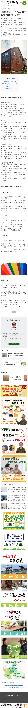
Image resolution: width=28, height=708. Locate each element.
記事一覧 (14, 344)
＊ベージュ (8, 88)
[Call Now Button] (24, 3)
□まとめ (5, 90)
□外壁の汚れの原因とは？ (9, 81)
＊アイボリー (8, 87)
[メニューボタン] (2, 2)
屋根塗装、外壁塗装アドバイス (8, 8)
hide (13, 78)
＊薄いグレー (8, 85)
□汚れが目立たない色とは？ (10, 83)
